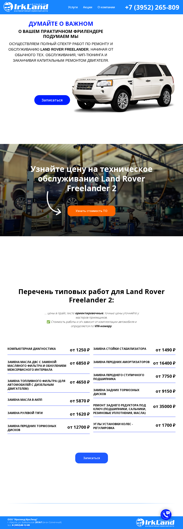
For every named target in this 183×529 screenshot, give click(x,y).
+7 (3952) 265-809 (152, 7)
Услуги (73, 7)
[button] (52, 100)
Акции (87, 7)
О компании (106, 7)
